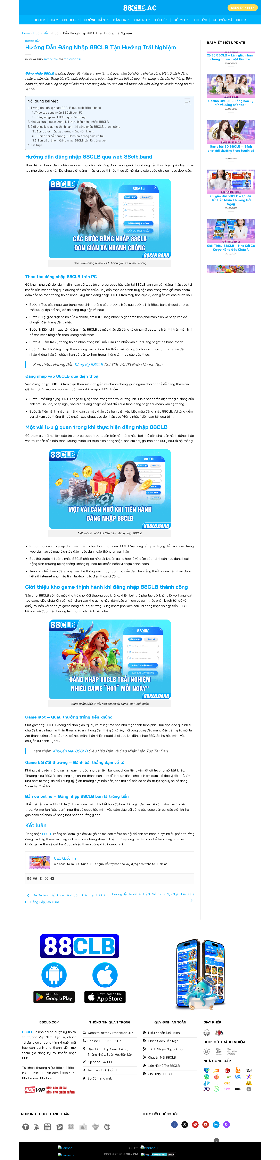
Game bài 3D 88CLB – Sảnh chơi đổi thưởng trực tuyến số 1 (231, 123)
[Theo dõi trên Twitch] (226, 1124)
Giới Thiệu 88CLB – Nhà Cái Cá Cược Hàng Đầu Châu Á (231, 220)
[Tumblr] (41, 879)
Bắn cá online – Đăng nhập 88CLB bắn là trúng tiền (72, 140)
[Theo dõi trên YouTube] (205, 1124)
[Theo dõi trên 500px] (216, 1124)
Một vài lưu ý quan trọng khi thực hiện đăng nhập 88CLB (70, 122)
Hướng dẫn (94, 20)
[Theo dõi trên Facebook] (174, 1124)
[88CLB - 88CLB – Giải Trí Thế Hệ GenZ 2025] (140, 7)
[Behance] (29, 879)
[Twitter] (46, 879)
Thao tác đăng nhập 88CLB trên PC (59, 112)
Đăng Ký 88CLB (88, 364)
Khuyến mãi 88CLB (229, 20)
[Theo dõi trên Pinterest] (195, 1124)
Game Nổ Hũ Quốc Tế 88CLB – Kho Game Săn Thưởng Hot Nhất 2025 (231, 267)
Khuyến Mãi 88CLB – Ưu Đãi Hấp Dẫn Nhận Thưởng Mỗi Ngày (230, 172)
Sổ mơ (179, 20)
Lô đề (160, 20)
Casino (140, 20)
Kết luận (36, 145)
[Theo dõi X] (184, 1124)
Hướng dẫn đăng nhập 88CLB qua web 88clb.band (65, 108)
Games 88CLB (63, 20)
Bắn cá (119, 20)
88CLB (40, 20)
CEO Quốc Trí (72, 59)
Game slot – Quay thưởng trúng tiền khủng (65, 131)
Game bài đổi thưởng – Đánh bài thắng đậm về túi (71, 136)
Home (26, 33)
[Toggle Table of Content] (185, 101)
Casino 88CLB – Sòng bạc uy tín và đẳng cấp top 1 (230, 75)
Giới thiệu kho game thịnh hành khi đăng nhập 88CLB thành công (75, 127)
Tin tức (200, 20)
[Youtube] (52, 879)
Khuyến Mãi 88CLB (70, 750)
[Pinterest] (35, 879)
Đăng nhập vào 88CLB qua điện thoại (61, 117)
